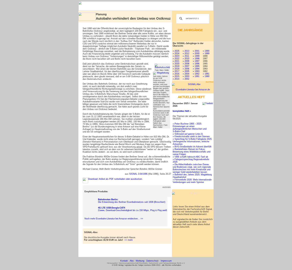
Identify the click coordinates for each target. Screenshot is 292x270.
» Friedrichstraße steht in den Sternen (191, 136)
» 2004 (186, 73)
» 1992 (196, 73)
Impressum (166, 260)
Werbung (140, 260)
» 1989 (206, 53)
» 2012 (186, 53)
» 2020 (176, 63)
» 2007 (186, 66)
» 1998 (196, 58)
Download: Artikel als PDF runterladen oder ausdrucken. (115, 179)
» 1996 (196, 63)
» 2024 (176, 53)
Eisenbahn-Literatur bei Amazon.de (193, 89)
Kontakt (124, 260)
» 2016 (176, 73)
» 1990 (206, 51)
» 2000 (196, 53)
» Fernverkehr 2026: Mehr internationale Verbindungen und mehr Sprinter (192, 180)
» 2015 (176, 76)
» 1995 (196, 66)
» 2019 (176, 66)
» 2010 (186, 58)
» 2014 (176, 79)
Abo (132, 260)
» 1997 (196, 61)
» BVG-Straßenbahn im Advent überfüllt (192, 146)
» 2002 (186, 79)
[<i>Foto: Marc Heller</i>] (162, 66)
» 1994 (196, 68)
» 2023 (176, 56)
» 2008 (186, 63)
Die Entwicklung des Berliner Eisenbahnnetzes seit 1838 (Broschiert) (131, 200)
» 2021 (176, 61)
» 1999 (196, 56)
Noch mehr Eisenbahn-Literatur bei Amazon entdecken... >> (113, 218)
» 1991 (196, 76)
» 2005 (186, 71)
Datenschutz (152, 260)
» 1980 (206, 76)
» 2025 (176, 51)
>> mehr (128, 240)
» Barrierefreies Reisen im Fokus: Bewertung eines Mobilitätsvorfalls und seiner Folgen (191, 151)
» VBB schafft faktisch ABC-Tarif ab (190, 156)
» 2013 (186, 51)
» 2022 (176, 58)
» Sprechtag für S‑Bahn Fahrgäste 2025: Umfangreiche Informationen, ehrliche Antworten (192, 141)
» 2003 (186, 76)
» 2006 (186, 68)
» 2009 (186, 61)
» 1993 (196, 71)
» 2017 (176, 71)
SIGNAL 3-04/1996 (138, 174)
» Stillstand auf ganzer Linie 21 (188, 134)
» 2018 (176, 68)
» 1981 (206, 73)
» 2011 (186, 56)
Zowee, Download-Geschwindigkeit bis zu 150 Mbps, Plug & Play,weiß (132, 209)
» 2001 (196, 51)
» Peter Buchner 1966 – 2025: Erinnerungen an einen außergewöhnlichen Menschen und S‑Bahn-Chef (189, 127)
